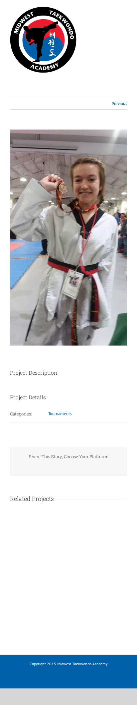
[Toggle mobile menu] (124, 11)
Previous (119, 103)
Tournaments (59, 413)
